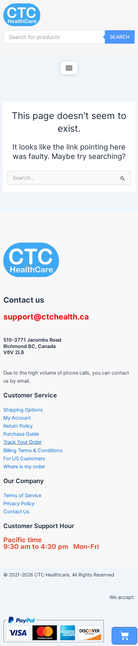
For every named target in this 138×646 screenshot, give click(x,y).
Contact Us (16, 512)
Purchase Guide (21, 434)
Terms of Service (22, 495)
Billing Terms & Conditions (33, 450)
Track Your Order (22, 442)
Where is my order (24, 467)
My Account (17, 418)
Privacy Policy (18, 504)
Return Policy (18, 426)
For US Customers (24, 459)
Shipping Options (23, 410)
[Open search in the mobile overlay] (69, 37)
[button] (69, 68)
